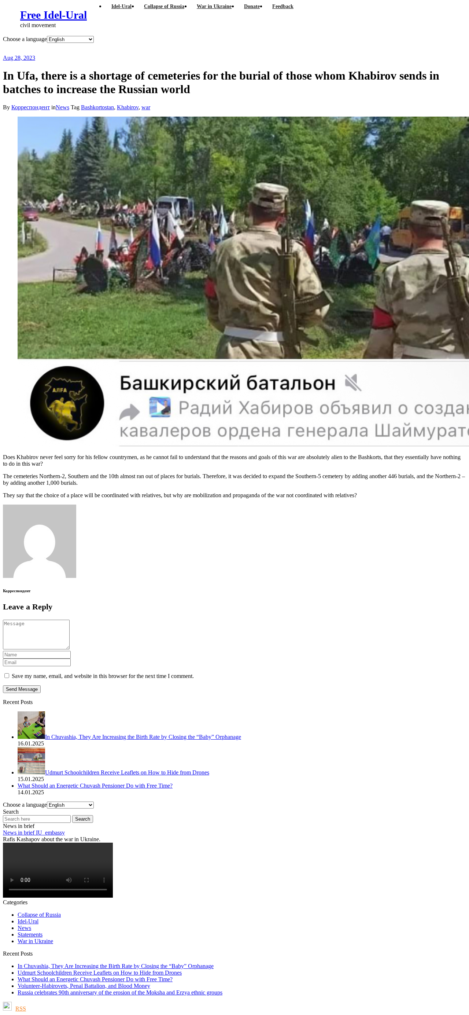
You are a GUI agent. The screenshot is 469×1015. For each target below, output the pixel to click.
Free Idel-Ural (53, 15)
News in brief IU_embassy (34, 832)
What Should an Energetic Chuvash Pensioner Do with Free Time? (95, 979)
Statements (30, 934)
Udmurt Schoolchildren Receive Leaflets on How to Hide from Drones (100, 973)
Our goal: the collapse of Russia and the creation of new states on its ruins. (155, 48)
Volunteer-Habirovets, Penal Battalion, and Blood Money (84, 986)
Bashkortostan (97, 107)
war (145, 107)
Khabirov (128, 107)
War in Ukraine (35, 941)
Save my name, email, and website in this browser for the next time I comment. (103, 676)
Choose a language (25, 39)
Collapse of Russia (39, 915)
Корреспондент (30, 107)
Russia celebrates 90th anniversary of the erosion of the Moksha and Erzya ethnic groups (120, 992)
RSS (20, 1008)
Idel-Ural (28, 921)
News (62, 107)
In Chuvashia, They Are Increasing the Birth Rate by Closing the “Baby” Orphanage (116, 966)
